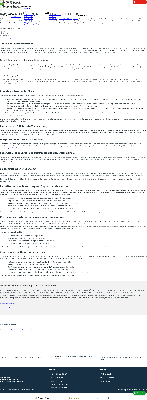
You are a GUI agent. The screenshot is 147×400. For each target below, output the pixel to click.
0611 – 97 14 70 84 (107, 381)
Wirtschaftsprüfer (29, 21)
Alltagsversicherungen (31, 23)
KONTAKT (81, 16)
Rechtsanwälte (28, 17)
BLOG (43, 16)
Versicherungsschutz (6, 148)
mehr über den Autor (7, 39)
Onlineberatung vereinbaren (9, 307)
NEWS (47, 13)
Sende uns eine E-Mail (7, 303)
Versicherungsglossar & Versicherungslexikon (63, 19)
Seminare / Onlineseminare (33, 25)
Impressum (121, 390)
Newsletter (52, 17)
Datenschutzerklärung (133, 390)
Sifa (25, 13)
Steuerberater (28, 19)
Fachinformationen (55, 15)
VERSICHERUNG (26, 7)
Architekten (27, 9)
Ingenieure (27, 11)
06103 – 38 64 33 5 (58, 382)
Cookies (144, 390)
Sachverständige (29, 15)
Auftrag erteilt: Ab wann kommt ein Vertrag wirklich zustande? (20, 357)
